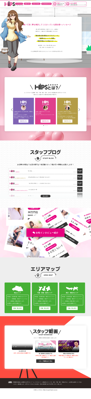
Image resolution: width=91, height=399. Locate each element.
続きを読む (80, 171)
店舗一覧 (27, 3)
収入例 (46, 3)
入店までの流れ (36, 3)
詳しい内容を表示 (70, 238)
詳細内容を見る (23, 121)
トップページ (19, 3)
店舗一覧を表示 (17, 308)
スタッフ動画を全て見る (45, 361)
